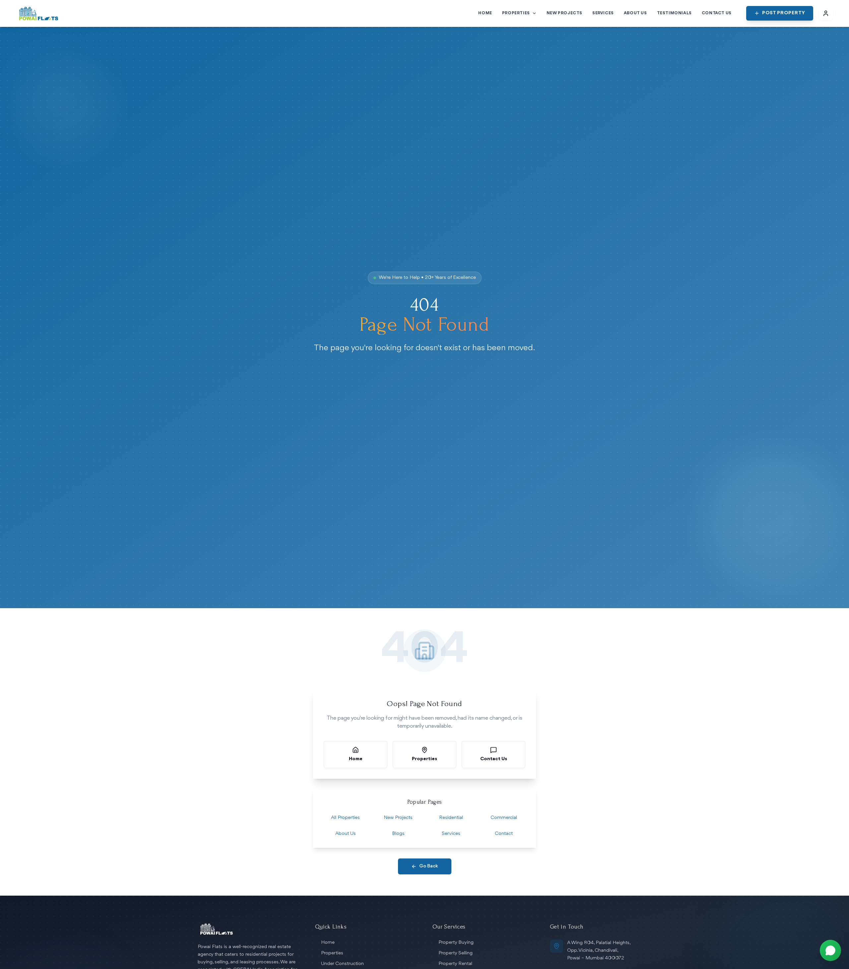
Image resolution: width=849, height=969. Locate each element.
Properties (332, 953)
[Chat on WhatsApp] (830, 950)
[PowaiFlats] (38, 13)
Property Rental (455, 963)
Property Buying (456, 942)
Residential (451, 817)
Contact (504, 833)
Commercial (503, 817)
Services (451, 833)
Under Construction (342, 963)
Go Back (428, 866)
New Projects (398, 817)
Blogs (398, 833)
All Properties (345, 817)
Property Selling (455, 953)
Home (328, 942)
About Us (345, 833)
